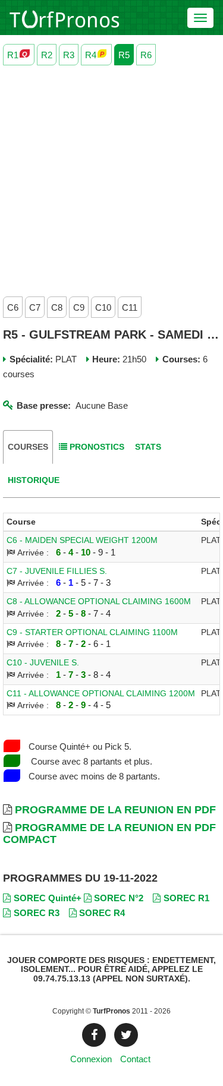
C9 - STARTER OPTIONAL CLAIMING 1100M (92, 632)
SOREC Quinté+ (47, 898)
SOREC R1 (186, 898)
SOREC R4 (102, 913)
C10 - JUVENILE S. (43, 662)
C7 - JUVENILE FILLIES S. (57, 571)
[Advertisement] (111, 178)
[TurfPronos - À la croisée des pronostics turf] (64, 18)
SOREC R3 (36, 913)
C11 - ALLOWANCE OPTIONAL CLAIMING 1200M (101, 693)
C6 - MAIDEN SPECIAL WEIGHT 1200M (82, 540)
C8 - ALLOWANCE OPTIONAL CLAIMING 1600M (99, 601)
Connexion (91, 1059)
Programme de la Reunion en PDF (115, 810)
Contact (135, 1059)
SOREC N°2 (118, 898)
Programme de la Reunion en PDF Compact (109, 833)
